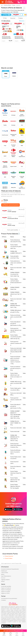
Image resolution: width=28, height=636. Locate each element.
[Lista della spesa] (21, 2)
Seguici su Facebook (6, 588)
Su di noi (3, 577)
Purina (13, 5)
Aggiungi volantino (5, 579)
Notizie (2, 581)
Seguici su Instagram (6, 589)
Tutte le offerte (7, 5)
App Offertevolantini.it (6, 576)
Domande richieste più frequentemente (10, 569)
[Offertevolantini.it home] (9, 1)
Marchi (2, 574)
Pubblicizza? (4, 570)
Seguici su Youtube (5, 591)
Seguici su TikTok (5, 593)
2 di (5, 21)
